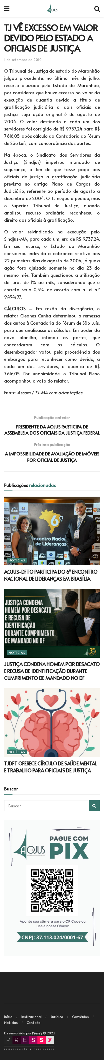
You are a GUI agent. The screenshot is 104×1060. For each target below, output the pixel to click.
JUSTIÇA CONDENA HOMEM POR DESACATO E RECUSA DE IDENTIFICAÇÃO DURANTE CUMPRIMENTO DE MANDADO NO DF (52, 670)
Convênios (80, 1016)
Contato (33, 1022)
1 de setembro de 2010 (23, 59)
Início (8, 1016)
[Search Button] (94, 805)
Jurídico (56, 1016)
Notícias (17, 560)
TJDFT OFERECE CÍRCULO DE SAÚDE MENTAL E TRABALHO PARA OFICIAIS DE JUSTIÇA (50, 767)
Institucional (31, 1016)
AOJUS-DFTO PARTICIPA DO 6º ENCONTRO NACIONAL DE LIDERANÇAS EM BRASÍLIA (50, 575)
